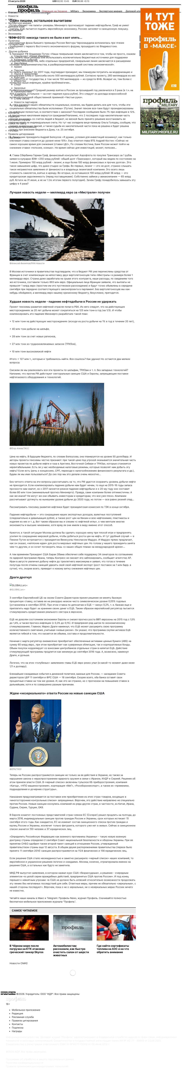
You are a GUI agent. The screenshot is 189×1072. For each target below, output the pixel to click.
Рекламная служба (23, 1016)
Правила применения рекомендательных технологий (37, 1066)
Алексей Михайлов (40, 13)
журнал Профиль (88, 898)
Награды (17, 1031)
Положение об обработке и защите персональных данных (40, 1059)
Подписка (17, 1027)
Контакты (17, 1024)
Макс (41, 898)
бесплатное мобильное (23, 901)
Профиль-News (67, 898)
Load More (72, 972)
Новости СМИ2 (19, 963)
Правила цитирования (25, 1020)
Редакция (17, 1013)
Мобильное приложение (26, 1009)
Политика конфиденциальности (24, 1062)
